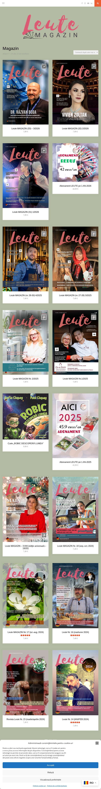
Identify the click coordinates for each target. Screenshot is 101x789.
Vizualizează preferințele (50, 780)
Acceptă (50, 765)
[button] (97, 743)
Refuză (50, 772)
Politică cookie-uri (39, 786)
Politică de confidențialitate (57, 786)
